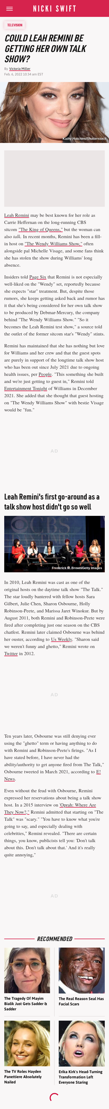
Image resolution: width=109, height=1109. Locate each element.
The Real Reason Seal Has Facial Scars (81, 1001)
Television (14, 25)
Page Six (37, 276)
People (45, 374)
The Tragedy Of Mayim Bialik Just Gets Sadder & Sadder (25, 1003)
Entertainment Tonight (25, 388)
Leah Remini (16, 215)
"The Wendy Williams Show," (53, 243)
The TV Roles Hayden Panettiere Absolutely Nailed (23, 1076)
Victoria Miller (19, 69)
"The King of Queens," (41, 229)
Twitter (11, 653)
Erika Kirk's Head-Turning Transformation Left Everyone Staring (80, 1077)
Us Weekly (61, 639)
